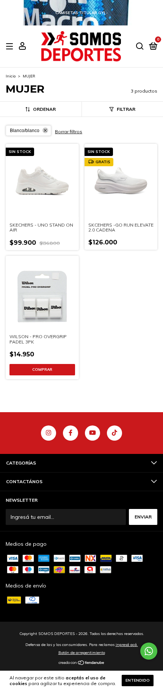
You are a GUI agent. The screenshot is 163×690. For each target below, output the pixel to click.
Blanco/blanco (24, 130)
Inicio (11, 76)
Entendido (137, 680)
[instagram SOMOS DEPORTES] (48, 433)
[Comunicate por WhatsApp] (148, 651)
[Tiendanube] (81, 663)
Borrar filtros (68, 131)
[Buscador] (139, 46)
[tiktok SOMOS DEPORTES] (114, 433)
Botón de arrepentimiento (81, 652)
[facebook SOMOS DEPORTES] (70, 433)
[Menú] (11, 46)
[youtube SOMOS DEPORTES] (92, 433)
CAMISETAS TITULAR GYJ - (81, 12)
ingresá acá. (127, 644)
